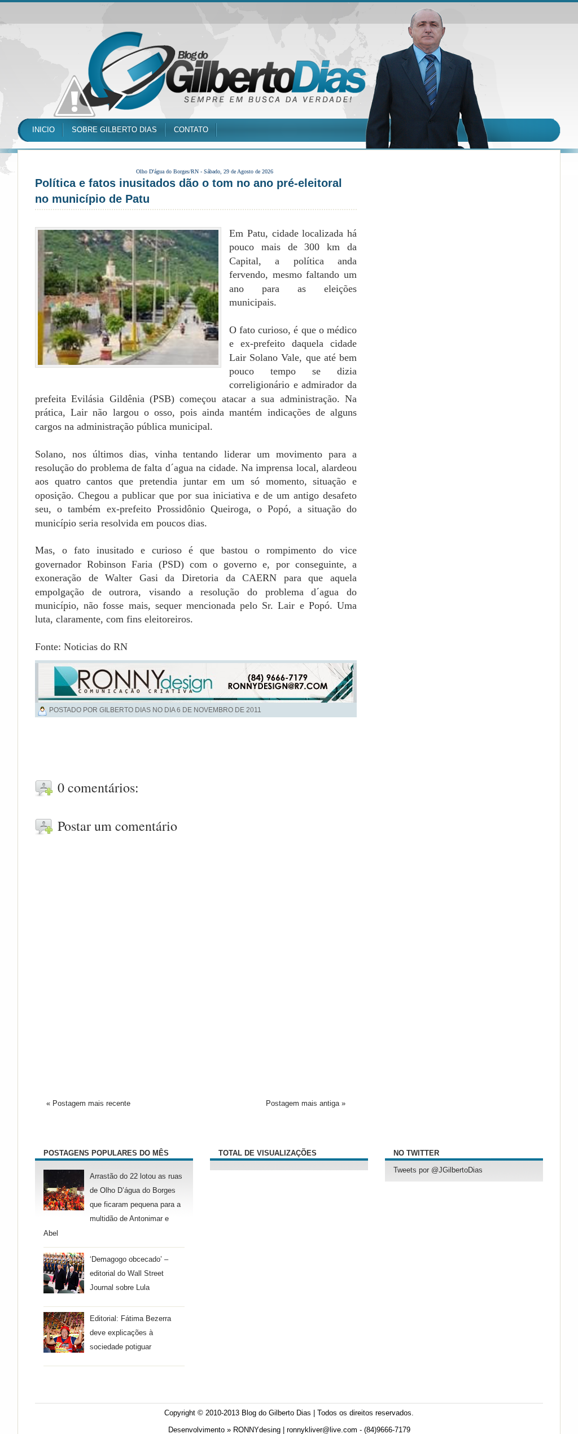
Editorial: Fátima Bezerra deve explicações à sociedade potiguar (130, 1333)
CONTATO (191, 129)
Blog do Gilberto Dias (276, 1413)
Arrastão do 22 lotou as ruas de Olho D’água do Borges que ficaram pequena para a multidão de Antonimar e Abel (112, 1205)
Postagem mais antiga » (305, 1104)
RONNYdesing (257, 1430)
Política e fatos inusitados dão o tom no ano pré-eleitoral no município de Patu (188, 191)
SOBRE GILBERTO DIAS (114, 129)
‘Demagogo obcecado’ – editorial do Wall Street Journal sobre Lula (129, 1274)
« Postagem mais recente (88, 1104)
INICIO (43, 129)
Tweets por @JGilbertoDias (438, 1170)
